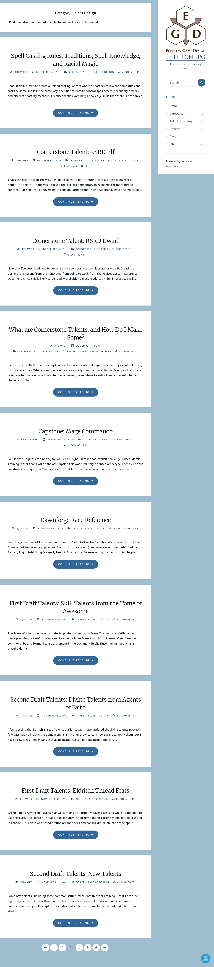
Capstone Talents (95, 440)
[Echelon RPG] (186, 29)
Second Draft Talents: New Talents (75, 873)
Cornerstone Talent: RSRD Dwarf (75, 240)
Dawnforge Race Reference (75, 520)
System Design (79, 72)
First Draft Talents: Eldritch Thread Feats (75, 790)
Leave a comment (77, 166)
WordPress (172, 166)
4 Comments (131, 72)
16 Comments (125, 799)
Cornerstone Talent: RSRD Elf (75, 152)
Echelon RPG (185, 56)
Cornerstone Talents (86, 160)
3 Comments (127, 351)
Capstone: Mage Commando (76, 431)
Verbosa (185, 161)
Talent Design (103, 72)
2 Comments (77, 255)
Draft (110, 160)
